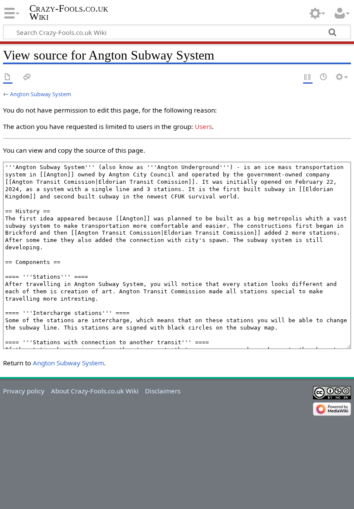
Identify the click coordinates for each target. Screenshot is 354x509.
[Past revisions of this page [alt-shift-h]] (324, 77)
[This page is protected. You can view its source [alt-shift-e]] (308, 77)
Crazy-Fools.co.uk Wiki (68, 12)
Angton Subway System (40, 94)
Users (203, 126)
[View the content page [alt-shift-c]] (8, 77)
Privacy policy (23, 390)
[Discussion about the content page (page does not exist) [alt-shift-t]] (27, 77)
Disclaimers (162, 390)
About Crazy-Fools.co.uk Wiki (95, 390)
